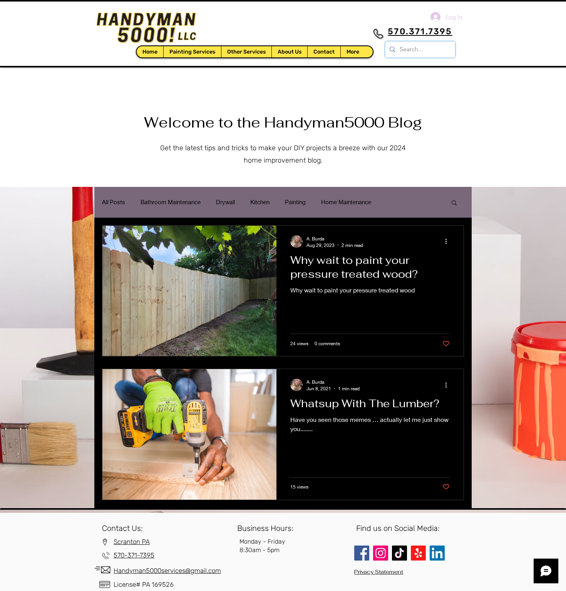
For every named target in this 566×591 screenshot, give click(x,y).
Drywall (225, 201)
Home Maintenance (346, 201)
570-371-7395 (134, 555)
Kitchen (260, 201)
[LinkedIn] (437, 553)
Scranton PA (132, 542)
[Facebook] (361, 553)
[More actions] (448, 241)
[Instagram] (380, 553)
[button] (246, 51)
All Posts (113, 201)
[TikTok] (399, 553)
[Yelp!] (418, 553)
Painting (295, 201)
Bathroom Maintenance (171, 201)
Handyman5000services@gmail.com (167, 570)
